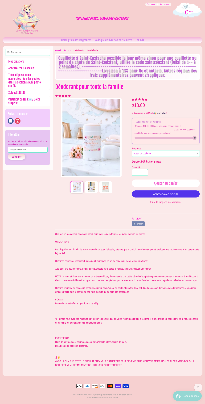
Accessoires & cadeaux (21, 68)
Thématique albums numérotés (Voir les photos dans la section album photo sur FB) (24, 80)
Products (67, 50)
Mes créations (16, 61)
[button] (63, 96)
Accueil (58, 50)
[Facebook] (11, 121)
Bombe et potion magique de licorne (100, 394)
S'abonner (16, 156)
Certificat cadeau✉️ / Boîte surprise (24, 101)
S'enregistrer (165, 4)
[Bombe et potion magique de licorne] (28, 19)
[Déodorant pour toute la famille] (76, 187)
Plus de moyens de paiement (165, 202)
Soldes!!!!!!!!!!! (16, 93)
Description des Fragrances (76, 40)
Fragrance (136, 148)
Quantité (136, 167)
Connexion (151, 4)
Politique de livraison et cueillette (113, 40)
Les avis (139, 40)
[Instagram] (17, 121)
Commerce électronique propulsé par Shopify (102, 397)
